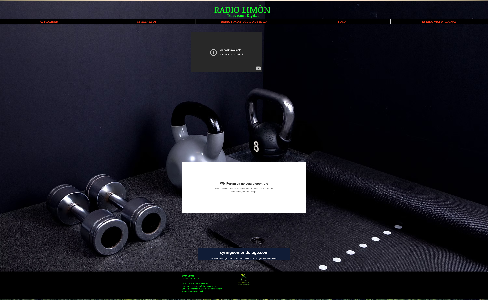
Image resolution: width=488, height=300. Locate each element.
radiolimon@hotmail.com (210, 288)
